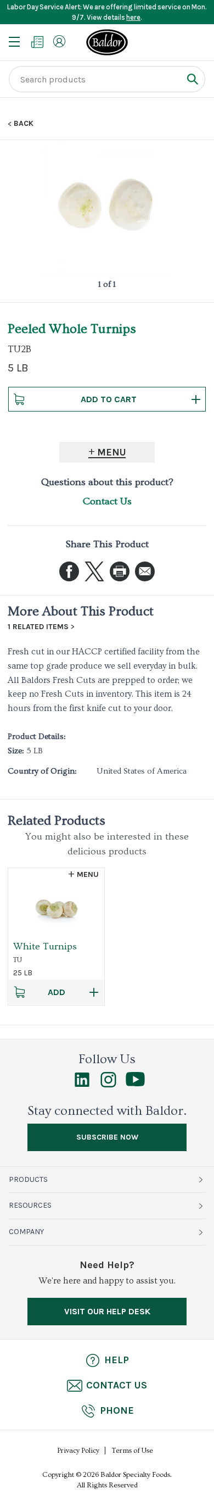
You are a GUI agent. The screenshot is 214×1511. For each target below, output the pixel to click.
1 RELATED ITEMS (38, 627)
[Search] (192, 79)
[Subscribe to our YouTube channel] (135, 1083)
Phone (117, 1410)
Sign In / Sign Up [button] (59, 41)
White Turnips (45, 946)
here (133, 17)
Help (116, 1360)
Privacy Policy (78, 1450)
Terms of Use (132, 1450)
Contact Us (107, 501)
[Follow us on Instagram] (108, 1085)
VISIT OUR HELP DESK (107, 1311)
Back (23, 123)
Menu (111, 452)
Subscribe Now (107, 1137)
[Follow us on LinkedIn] (82, 1085)
